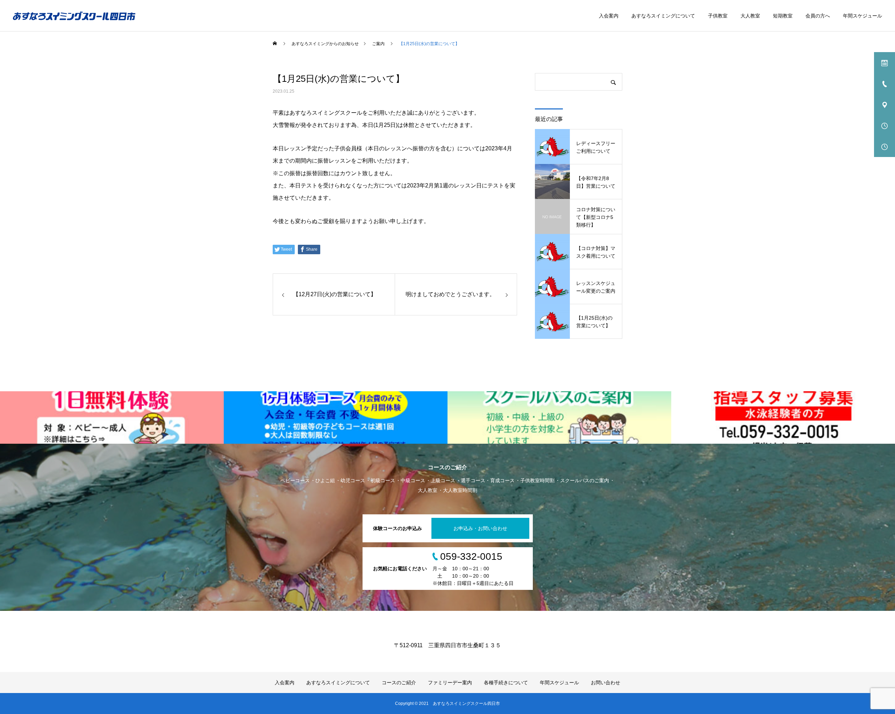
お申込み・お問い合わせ (480, 528)
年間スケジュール (862, 16)
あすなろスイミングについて (663, 16)
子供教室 (718, 16)
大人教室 (750, 16)
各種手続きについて (506, 682)
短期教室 (783, 16)
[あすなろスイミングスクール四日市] (74, 15)
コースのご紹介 (399, 682)
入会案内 (608, 16)
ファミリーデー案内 (450, 682)
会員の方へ (818, 16)
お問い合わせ (605, 682)
